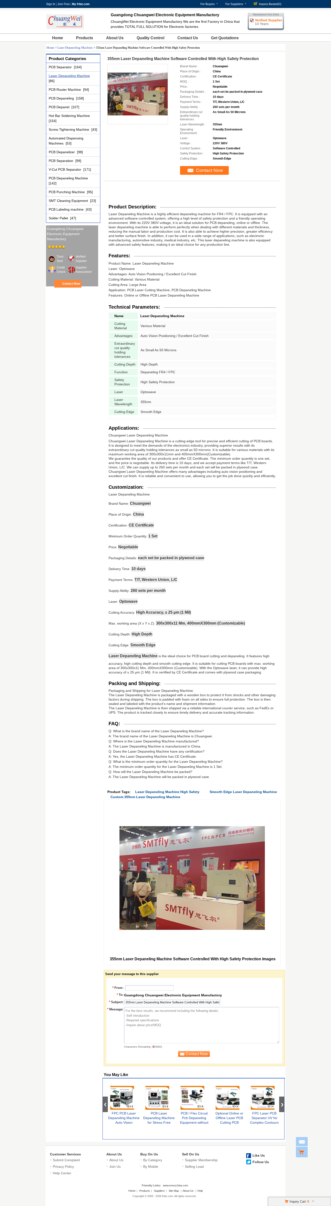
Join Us (115, 1166)
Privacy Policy (63, 1166)
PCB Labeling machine (67, 209)
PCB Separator (61, 67)
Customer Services (65, 1154)
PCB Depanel (59, 107)
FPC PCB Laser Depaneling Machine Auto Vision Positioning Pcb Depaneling (124, 1122)
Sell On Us (190, 1154)
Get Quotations (225, 38)
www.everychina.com (175, 1185)
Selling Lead (194, 1166)
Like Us (258, 1155)
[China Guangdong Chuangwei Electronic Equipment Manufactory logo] (65, 28)
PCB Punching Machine (67, 192)
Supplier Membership (201, 1160)
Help (200, 1190)
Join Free (63, 4)
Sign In (50, 4)
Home (57, 38)
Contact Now (71, 283)
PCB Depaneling (62, 98)
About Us (115, 38)
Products (84, 38)
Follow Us (260, 1162)
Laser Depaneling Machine (75, 47)
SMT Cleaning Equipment (69, 201)
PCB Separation (61, 161)
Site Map (174, 1190)
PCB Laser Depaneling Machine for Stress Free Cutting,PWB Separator (159, 1122)
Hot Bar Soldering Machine (69, 116)
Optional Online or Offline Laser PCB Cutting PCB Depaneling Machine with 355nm (229, 1122)
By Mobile (150, 1166)
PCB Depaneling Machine (68, 178)
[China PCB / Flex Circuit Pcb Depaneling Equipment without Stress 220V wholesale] (192, 1098)
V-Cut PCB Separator (65, 169)
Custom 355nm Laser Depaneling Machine (145, 797)
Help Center (62, 1173)
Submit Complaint (66, 1160)
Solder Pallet (59, 218)
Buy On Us (149, 1154)
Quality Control (150, 38)
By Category (152, 1160)
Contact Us (187, 38)
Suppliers (159, 1190)
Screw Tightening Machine (69, 129)
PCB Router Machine (65, 90)
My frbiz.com (81, 4)
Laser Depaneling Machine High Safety (167, 792)
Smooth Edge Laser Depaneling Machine (243, 792)
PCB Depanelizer (62, 152)
